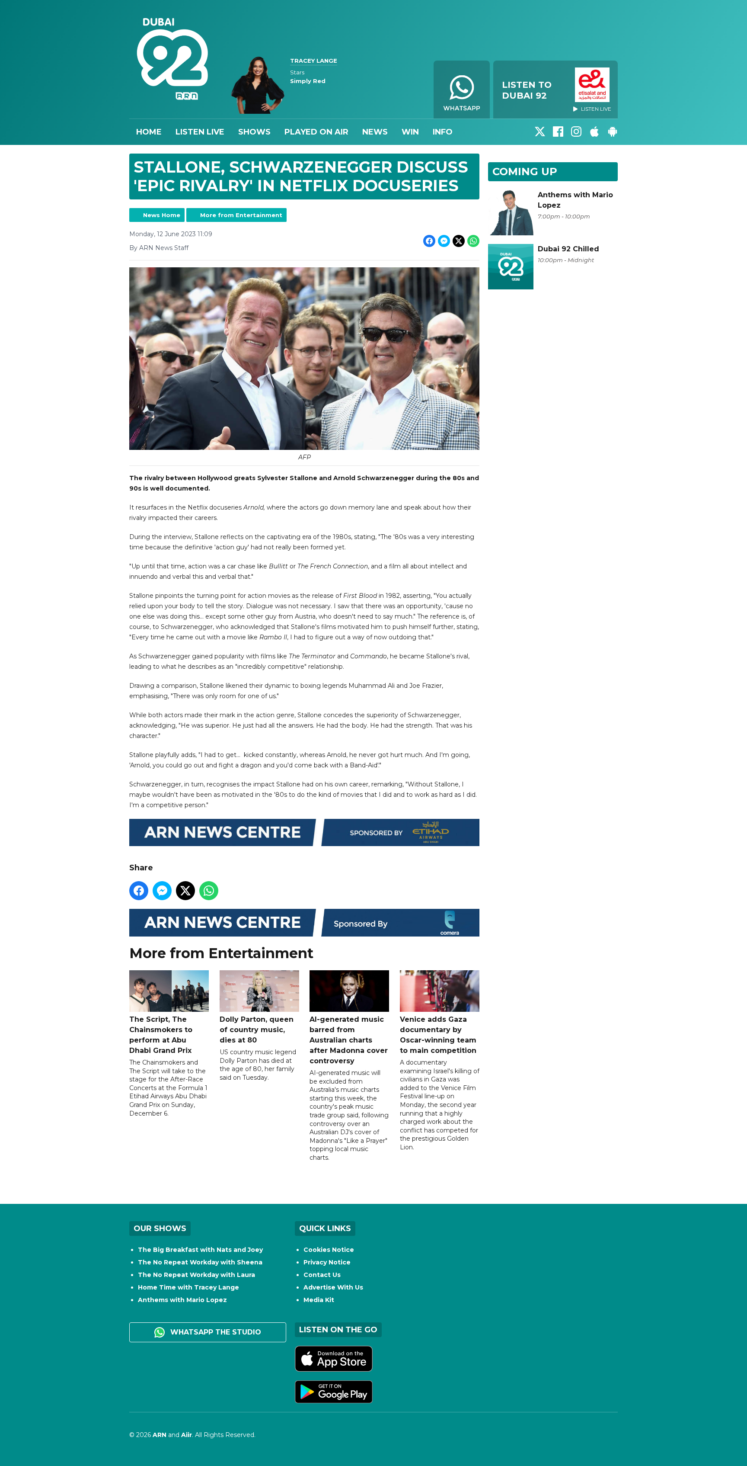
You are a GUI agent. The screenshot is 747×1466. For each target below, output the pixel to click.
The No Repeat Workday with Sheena (200, 1262)
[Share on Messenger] (444, 241)
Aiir (186, 1435)
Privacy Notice (327, 1262)
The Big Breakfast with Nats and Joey (200, 1250)
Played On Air (316, 132)
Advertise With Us (333, 1287)
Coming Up (524, 171)
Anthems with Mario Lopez (182, 1300)
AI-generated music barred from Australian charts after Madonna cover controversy (349, 1040)
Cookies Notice (328, 1250)
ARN (159, 1435)
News (375, 132)
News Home (161, 215)
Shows (254, 132)
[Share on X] (459, 241)
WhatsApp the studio (214, 1332)
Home (149, 132)
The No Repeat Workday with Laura (196, 1275)
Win (410, 132)
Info (443, 132)
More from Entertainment (241, 215)
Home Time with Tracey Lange (188, 1287)
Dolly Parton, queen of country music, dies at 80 (257, 1029)
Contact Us (322, 1275)
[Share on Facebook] (429, 241)
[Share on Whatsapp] (473, 241)
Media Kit (318, 1300)
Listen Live (200, 132)
